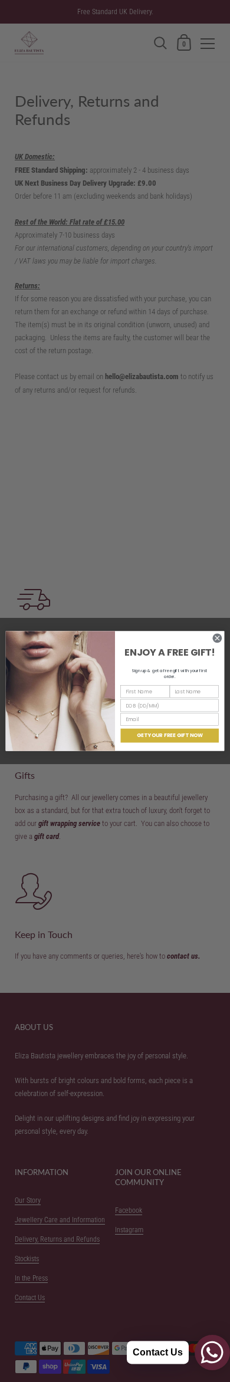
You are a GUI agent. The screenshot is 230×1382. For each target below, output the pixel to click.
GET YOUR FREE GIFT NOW (170, 735)
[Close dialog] (217, 638)
